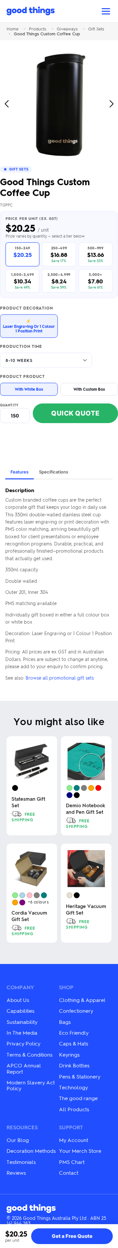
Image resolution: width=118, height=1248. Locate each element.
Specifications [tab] (53, 471)
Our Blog (18, 1139)
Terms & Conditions (29, 1054)
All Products (74, 1109)
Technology (73, 1087)
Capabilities (20, 1010)
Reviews (16, 1172)
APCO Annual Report (24, 1068)
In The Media (22, 1032)
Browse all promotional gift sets (60, 678)
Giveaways (67, 29)
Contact (68, 1172)
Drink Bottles (74, 1065)
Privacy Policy (23, 1043)
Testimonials (21, 1161)
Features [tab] (19, 471)
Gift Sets (96, 29)
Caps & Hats (73, 1043)
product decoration (26, 308)
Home (12, 29)
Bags (65, 1021)
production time (21, 346)
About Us (18, 999)
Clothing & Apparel (82, 999)
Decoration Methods (31, 1150)
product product (22, 376)
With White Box (29, 389)
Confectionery (76, 1010)
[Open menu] (105, 11)
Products (37, 29)
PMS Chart (72, 1161)
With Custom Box (89, 389)
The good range (78, 1098)
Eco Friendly (73, 1032)
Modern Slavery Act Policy (31, 1085)
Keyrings (69, 1054)
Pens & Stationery (79, 1076)
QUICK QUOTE (75, 413)
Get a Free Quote (72, 1236)
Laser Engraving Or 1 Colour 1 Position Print (29, 325)
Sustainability (22, 1021)
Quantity (9, 405)
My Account (73, 1139)
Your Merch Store (80, 1150)
